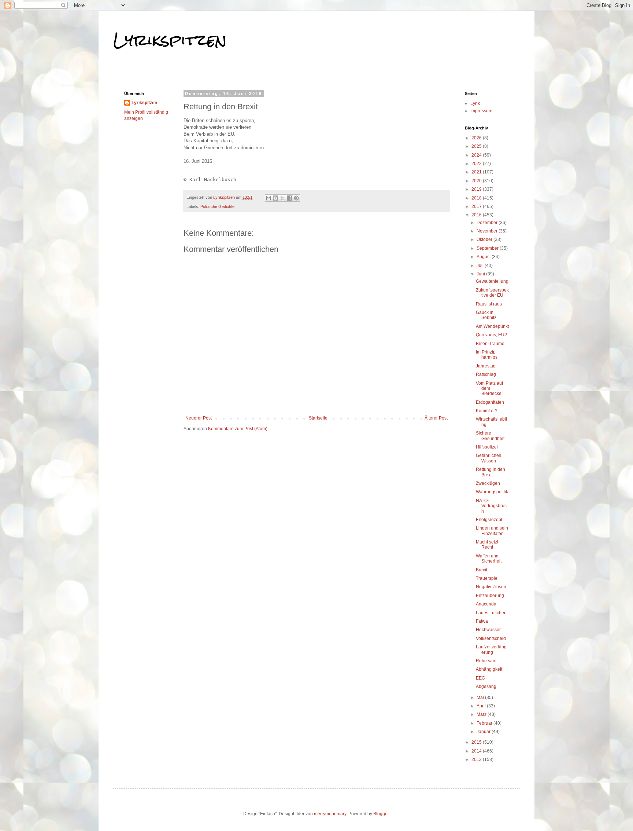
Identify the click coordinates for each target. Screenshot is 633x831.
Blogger (381, 813)
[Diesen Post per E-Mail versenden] (268, 198)
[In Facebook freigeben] (289, 198)
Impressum (481, 110)
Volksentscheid (491, 638)
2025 (477, 146)
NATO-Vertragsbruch (491, 506)
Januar (484, 731)
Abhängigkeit (489, 669)
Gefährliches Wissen (488, 458)
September (488, 248)
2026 (477, 137)
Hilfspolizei (487, 447)
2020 (477, 180)
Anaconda (486, 604)
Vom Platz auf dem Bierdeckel (489, 388)
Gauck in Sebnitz (486, 315)
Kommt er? (486, 410)
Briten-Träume (490, 343)
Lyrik (475, 103)
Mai (481, 697)
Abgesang (486, 686)
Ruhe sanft (486, 660)
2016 (477, 214)
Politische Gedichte (217, 206)
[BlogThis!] (275, 198)
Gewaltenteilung (492, 281)
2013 (477, 759)
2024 (477, 155)
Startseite (318, 418)
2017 (477, 206)
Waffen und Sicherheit (488, 558)
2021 (477, 172)
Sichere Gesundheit (490, 436)
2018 (477, 198)
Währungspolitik (492, 491)
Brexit (481, 569)
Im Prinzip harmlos (486, 354)
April (482, 706)
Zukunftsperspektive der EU (492, 293)
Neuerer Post (198, 418)
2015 (477, 742)
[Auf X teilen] (282, 198)
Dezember (488, 222)
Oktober (485, 239)
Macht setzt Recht (487, 544)
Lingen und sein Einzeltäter (492, 531)
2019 (477, 189)
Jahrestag (486, 366)
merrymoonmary (330, 813)
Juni (481, 274)
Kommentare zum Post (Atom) (237, 428)
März (482, 714)
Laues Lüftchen (491, 612)
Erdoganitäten (490, 402)
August (484, 256)
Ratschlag (486, 374)
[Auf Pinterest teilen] (296, 198)
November (488, 231)
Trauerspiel (487, 578)
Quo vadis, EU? (491, 334)
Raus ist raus (489, 304)
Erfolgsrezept (489, 519)
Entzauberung (490, 595)
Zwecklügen (488, 483)
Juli (481, 265)
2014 (477, 751)
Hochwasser (488, 629)
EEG (480, 678)
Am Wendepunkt (492, 326)
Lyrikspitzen (170, 40)
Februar (485, 723)
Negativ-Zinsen (491, 586)
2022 (477, 163)
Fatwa (482, 621)
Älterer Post (436, 418)
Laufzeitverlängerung (491, 649)
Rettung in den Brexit (490, 472)
